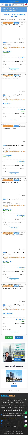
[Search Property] (6, 5)
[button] (9, 390)
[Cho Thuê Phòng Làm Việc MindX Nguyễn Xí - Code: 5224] (14, 241)
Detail (23, 39)
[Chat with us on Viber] (25, 422)
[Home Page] (14, 1)
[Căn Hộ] (14, 376)
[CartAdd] (19, 39)
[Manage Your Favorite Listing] (9, 5)
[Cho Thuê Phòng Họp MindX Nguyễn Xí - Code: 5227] (14, 83)
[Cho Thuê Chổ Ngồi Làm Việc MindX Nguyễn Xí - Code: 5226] (14, 133)
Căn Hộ (14, 383)
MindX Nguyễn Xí (19, 42)
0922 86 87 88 (6, 421)
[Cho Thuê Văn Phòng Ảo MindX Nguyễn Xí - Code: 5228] (14, 31)
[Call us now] (26, 412)
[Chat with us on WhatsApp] (25, 426)
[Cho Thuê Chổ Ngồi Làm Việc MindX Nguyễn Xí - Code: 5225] (14, 187)
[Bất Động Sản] (1, 8)
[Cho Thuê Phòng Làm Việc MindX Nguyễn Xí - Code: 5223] (14, 293)
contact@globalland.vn (8, 423)
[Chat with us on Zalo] (25, 418)
